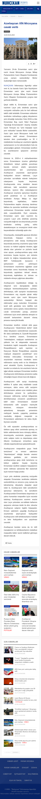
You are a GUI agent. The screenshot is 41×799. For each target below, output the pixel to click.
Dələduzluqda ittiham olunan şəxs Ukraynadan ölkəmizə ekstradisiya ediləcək (25, 731)
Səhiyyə (28, 780)
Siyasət (6, 31)
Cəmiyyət (7, 774)
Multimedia (33, 774)
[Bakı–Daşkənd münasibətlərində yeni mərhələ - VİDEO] (11, 562)
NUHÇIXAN (8, 86)
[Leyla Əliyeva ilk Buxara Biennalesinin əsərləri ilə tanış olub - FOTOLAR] (8, 700)
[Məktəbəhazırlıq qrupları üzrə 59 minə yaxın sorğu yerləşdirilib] (8, 691)
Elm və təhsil (15, 780)
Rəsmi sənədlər (11, 768)
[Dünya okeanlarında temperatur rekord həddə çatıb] (8, 681)
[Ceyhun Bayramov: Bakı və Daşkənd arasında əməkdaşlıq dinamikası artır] (29, 586)
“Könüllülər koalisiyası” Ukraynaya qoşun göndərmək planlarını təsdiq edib (25, 711)
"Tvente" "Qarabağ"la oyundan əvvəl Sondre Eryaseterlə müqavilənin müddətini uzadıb (24, 660)
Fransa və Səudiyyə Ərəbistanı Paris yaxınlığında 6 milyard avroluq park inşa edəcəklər (24, 649)
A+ (34, 64)
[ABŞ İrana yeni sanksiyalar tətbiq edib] (8, 671)
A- (29, 64)
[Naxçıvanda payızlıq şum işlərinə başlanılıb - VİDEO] (8, 743)
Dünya (34, 768)
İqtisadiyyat (19, 774)
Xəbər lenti (12, 761)
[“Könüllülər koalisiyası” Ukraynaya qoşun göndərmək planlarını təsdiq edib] (8, 711)
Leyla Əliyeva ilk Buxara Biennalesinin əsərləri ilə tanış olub (26, 700)
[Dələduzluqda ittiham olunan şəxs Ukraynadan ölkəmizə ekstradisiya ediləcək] (8, 732)
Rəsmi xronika (27, 761)
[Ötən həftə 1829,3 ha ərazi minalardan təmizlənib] (11, 586)
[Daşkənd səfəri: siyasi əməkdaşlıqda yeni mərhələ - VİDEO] (29, 562)
